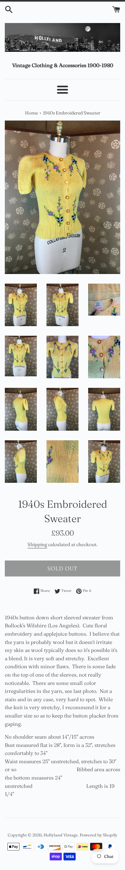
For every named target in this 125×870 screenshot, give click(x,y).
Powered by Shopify (98, 834)
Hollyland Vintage (61, 834)
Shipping (37, 544)
